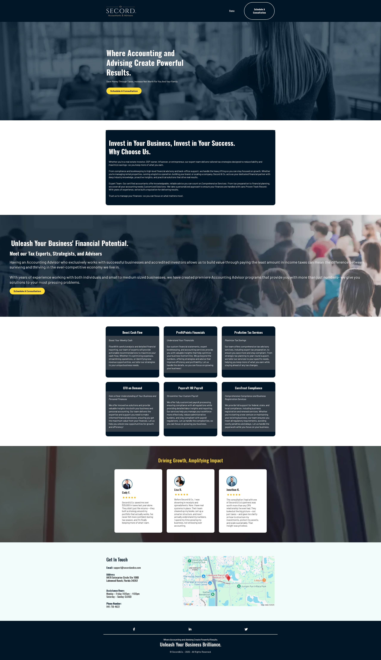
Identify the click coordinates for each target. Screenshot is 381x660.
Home (231, 11)
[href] (229, 581)
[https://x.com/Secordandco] (246, 629)
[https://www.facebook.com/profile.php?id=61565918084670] (134, 629)
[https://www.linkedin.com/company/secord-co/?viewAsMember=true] (190, 629)
